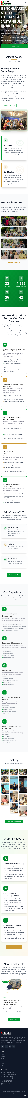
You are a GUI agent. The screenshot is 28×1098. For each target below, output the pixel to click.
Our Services (14, 42)
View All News (14, 1019)
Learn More (14, 37)
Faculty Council (4, 1058)
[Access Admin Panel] (25, 1095)
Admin (14, 1093)
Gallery (3, 1063)
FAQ (2, 1065)
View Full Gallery (13, 262)
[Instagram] (13, 1046)
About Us (3, 1056)
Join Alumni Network (14, 947)
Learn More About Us (9, 105)
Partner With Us (14, 575)
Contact (3, 1061)
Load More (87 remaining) (14, 821)
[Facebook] (2, 1046)
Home (2, 1054)
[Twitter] (6, 1046)
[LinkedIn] (10, 1046)
